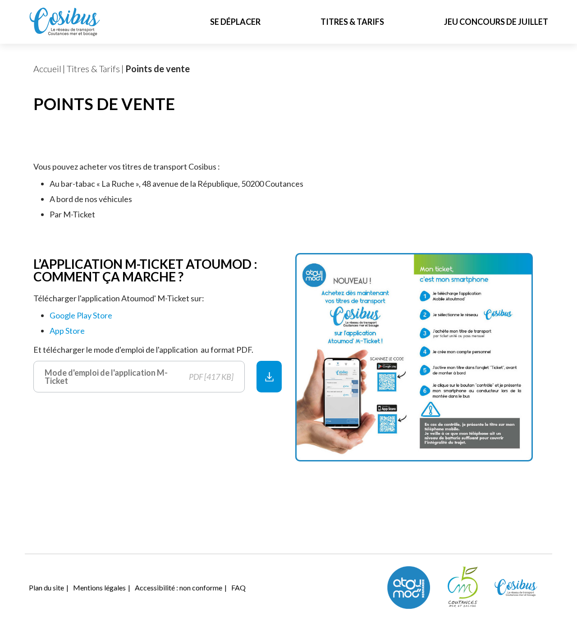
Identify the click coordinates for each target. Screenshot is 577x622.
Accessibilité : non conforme (178, 587)
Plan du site (46, 587)
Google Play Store (81, 315)
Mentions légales (99, 587)
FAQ (238, 587)
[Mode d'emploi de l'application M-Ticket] (269, 376)
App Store (67, 331)
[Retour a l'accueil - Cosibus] (65, 21)
